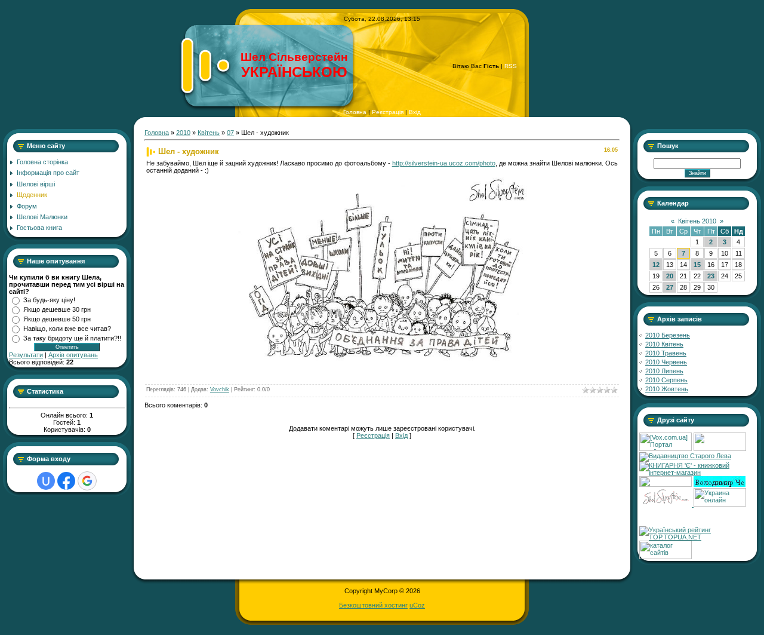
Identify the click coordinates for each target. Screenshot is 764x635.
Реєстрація (387, 112)
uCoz (417, 605)
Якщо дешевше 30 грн (57, 309)
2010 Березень (667, 335)
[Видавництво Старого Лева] (685, 455)
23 (710, 276)
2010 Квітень (664, 344)
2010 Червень (666, 362)
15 (697, 264)
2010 (183, 132)
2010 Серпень (666, 380)
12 (656, 264)
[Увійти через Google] (87, 480)
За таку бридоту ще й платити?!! (72, 338)
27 (669, 287)
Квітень (209, 132)
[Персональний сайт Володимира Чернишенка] (719, 484)
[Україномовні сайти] (665, 556)
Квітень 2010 (697, 221)
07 (230, 132)
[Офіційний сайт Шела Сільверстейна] (666, 504)
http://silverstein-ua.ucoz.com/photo (443, 163)
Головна (354, 112)
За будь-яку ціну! (49, 299)
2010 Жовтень (666, 388)
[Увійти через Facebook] (66, 481)
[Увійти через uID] (46, 481)
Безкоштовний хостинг (373, 605)
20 (669, 276)
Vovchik (219, 389)
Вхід (415, 112)
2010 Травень (665, 353)
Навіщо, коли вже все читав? (67, 328)
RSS (510, 66)
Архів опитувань (73, 354)
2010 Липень (664, 371)
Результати (26, 354)
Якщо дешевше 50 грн (57, 319)
